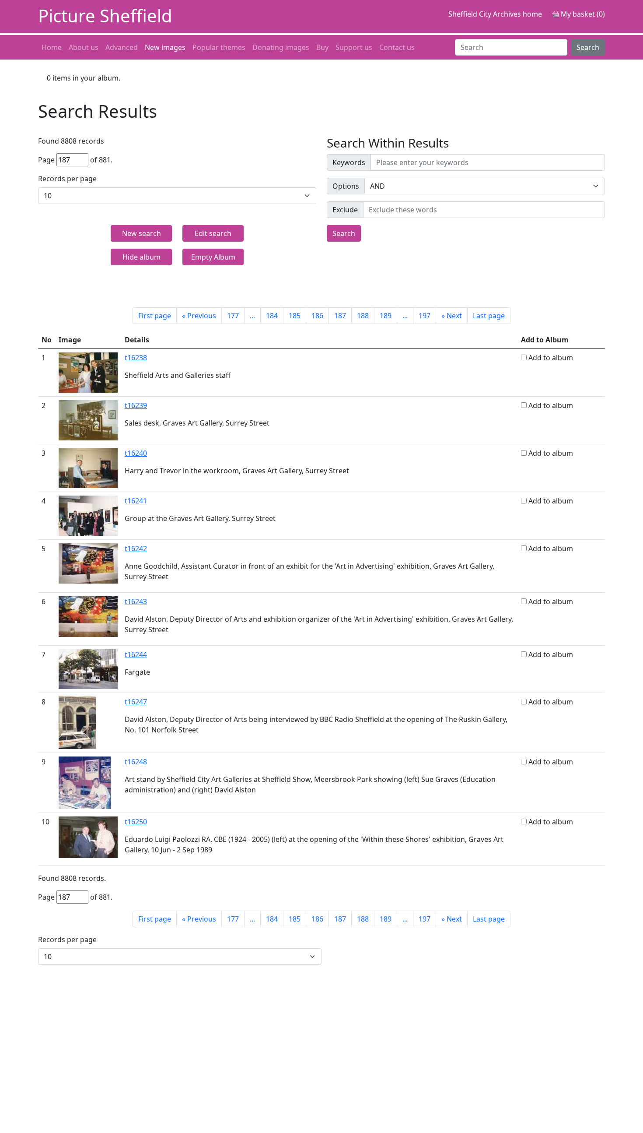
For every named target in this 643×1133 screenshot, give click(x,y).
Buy (322, 47)
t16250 (136, 822)
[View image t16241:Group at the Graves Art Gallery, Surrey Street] (88, 515)
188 (363, 315)
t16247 (136, 702)
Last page (489, 315)
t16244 (136, 654)
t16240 (136, 453)
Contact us (397, 47)
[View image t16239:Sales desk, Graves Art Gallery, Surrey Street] (88, 419)
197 (424, 315)
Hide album (141, 257)
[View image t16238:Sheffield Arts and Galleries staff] (88, 371)
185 (295, 315)
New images (165, 47)
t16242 (136, 548)
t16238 (136, 357)
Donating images (280, 47)
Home (52, 47)
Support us (353, 47)
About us (83, 47)
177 (233, 315)
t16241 (136, 501)
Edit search (213, 233)
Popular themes (218, 47)
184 (272, 315)
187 (340, 315)
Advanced (121, 47)
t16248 (136, 762)
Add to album (550, 357)
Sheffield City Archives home (495, 14)
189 (385, 315)
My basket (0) (582, 14)
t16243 (136, 601)
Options (345, 186)
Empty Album (213, 257)
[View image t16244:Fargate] (88, 668)
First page (154, 315)
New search (141, 233)
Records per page (67, 178)
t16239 (136, 405)
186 (317, 315)
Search (588, 47)
